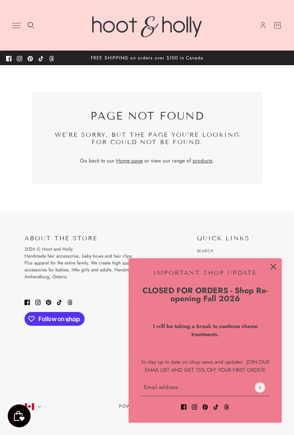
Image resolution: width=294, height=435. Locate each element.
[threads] (51, 58)
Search (205, 251)
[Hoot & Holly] (147, 25)
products (202, 160)
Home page (129, 160)
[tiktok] (41, 58)
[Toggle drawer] (16, 25)
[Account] (263, 25)
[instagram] (19, 58)
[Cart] (277, 25)
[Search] (31, 25)
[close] (273, 267)
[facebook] (9, 58)
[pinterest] (30, 58)
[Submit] (260, 387)
